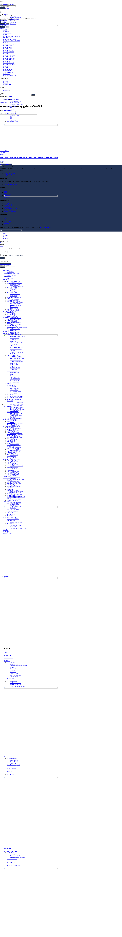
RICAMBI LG (6, 53)
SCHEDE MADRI (14, 380)
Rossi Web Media (45, 227)
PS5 (11, 291)
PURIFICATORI (11, 330)
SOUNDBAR (10, 278)
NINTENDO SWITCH (16, 284)
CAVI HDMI (13, 508)
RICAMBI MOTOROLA (9, 55)
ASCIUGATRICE (11, 319)
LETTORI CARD (14, 344)
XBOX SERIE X (14, 297)
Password (3, 252)
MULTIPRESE (10, 313)
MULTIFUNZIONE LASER (17, 407)
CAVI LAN (12, 366)
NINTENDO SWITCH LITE (17, 286)
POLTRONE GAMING (15, 349)
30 (8, 110)
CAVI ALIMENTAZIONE (16, 361)
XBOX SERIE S (14, 295)
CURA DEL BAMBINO (13, 432)
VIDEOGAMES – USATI (13, 309)
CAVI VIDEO (13, 369)
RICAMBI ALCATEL (8, 44)
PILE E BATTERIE (11, 314)
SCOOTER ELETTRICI (12, 424)
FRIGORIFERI (10, 325)
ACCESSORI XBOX (12, 292)
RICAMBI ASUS (7, 49)
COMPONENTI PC (12, 371)
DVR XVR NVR (11, 520)
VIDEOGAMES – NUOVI (13, 302)
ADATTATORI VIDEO (15, 360)
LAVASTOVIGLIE (11, 327)
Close (1, 25)
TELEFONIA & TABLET (9, 72)
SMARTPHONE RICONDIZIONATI (16, 497)
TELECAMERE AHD (15, 525)
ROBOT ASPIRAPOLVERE (13, 451)
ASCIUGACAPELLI (12, 427)
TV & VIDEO (6, 74)
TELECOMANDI (11, 514)
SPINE (8, 316)
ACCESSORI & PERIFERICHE (15, 335)
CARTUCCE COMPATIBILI (17, 402)
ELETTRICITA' (7, 33)
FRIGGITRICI (10, 437)
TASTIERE (12, 350)
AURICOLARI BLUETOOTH (14, 481)
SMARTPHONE (11, 495)
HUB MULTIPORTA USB (16, 342)
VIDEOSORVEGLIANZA (9, 75)
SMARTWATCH (7, 71)
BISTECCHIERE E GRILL (13, 431)
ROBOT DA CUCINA (12, 453)
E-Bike (5, 652)
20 (6, 110)
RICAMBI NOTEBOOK (9, 58)
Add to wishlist (4, 151)
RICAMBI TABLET (8, 67)
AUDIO (5, 30)
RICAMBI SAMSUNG (9, 64)
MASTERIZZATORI (15, 379)
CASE (11, 374)
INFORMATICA (7, 38)
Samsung (6, 99)
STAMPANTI (10, 401)
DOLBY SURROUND (12, 511)
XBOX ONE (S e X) (15, 294)
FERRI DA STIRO (11, 434)
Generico (6, 90)
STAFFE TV (10, 512)
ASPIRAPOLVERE (11, 429)
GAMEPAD (13, 341)
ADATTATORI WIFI (15, 388)
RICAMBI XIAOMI (8, 69)
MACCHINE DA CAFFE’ (13, 443)
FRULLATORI (10, 438)
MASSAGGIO (10, 446)
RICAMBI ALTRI (7, 45)
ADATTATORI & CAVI (12, 503)
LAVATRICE (10, 328)
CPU (11, 376)
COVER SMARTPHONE (13, 490)
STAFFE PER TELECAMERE (14, 522)
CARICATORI (10, 484)
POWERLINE (13, 393)
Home (2, 18)
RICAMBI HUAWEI (8, 52)
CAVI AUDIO (13, 363)
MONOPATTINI (11, 423)
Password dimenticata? (16, 255)
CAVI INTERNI (14, 364)
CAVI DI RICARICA (12, 486)
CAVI (8, 276)
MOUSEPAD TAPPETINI (16, 347)
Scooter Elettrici (8, 658)
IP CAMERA (13, 527)
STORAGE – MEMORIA (13, 412)
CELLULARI (10, 487)
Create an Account (5, 264)
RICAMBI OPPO (7, 61)
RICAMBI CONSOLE (9, 50)
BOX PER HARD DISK (16, 413)
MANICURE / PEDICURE (13, 445)
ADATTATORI (10, 272)
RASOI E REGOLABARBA (13, 449)
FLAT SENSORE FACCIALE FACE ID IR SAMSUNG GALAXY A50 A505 (29, 157)
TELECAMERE (11, 523)
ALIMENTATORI (14, 372)
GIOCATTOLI (6, 34)
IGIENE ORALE (11, 442)
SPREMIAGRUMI (11, 456)
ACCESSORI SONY (12, 287)
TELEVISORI (10, 516)
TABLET (9, 498)
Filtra (33, 94)
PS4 (11, 289)
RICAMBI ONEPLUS (8, 60)
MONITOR (9, 383)
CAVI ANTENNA (14, 505)
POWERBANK (10, 494)
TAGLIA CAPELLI (11, 457)
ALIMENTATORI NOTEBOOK (18, 336)
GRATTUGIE (10, 440)
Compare (2, 152)
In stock (5, 83)
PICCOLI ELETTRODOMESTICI (11, 41)
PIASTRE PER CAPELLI (13, 448)
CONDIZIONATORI (12, 320)
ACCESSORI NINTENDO (13, 281)
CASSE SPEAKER (11, 275)
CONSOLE (6, 31)
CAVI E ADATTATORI (12, 355)
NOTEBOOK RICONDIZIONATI (15, 396)
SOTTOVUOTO (10, 454)
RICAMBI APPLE (8, 47)
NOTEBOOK (10, 394)
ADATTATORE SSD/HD (16, 357)
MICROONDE (10, 324)
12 (4, 110)
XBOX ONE (13, 308)
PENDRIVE (13, 416)
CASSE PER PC (14, 339)
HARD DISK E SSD (15, 377)
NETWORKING (11, 385)
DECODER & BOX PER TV (14, 509)
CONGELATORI (11, 322)
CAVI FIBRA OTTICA (15, 506)
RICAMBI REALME (8, 63)
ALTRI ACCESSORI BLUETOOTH (15, 479)
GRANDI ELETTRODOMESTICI (11, 36)
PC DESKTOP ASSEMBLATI (14, 398)
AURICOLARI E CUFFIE (13, 273)
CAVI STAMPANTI (15, 368)
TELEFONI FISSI (11, 500)
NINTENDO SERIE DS (16, 283)
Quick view (3, 154)
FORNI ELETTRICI (12, 435)
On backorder (7, 84)
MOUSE (12, 346)
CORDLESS (10, 489)
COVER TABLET (11, 492)
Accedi (2, 258)
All (10, 110)
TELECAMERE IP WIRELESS (18, 528)
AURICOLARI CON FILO (13, 482)
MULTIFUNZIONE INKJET (17, 405)
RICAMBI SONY (7, 66)
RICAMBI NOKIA (8, 56)
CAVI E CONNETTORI (13, 519)
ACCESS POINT (14, 387)
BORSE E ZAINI (14, 338)
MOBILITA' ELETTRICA (9, 39)
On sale (5, 81)
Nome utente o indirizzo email (10, 249)
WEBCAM (12, 353)
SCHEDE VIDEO (14, 382)
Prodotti (5, 42)
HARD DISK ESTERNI (16, 415)
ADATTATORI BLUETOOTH (17, 358)
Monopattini (7, 655)
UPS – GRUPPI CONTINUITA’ (15, 418)
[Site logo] (7, 4)
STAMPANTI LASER (15, 409)
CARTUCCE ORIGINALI (16, 404)
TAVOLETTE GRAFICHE (16, 352)
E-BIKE (9, 421)
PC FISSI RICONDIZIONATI (14, 399)
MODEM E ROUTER (15, 391)
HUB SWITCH (14, 390)
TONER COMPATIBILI (16, 410)
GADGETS (9, 300)
